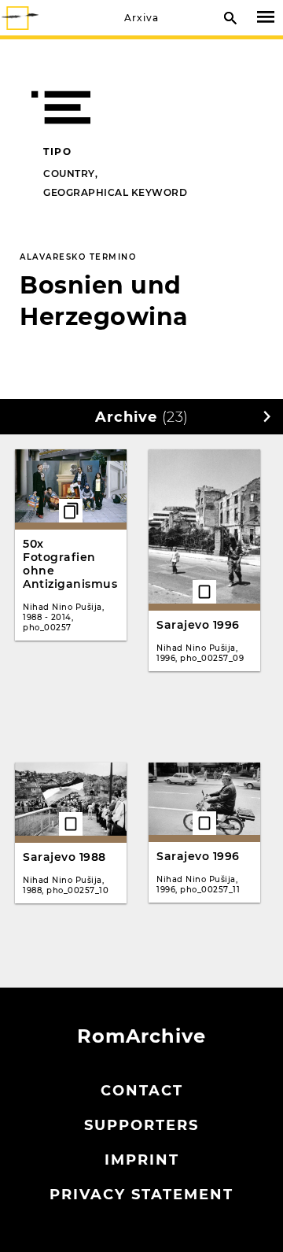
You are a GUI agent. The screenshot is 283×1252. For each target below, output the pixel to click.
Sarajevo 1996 (198, 625)
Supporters (141, 1125)
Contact (142, 1090)
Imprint (142, 1160)
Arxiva (141, 18)
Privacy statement (141, 1194)
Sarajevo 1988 (64, 857)
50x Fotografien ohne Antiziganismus (70, 564)
